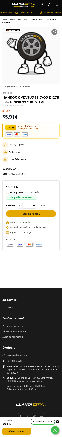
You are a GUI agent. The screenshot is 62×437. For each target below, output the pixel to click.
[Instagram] (27, 416)
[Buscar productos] (49, 5)
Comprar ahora (31, 213)
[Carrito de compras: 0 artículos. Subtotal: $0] (57, 5)
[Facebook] (20, 416)
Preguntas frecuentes (13, 325)
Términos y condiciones (14, 331)
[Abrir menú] (5, 5)
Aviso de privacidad (12, 336)
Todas (12, 19)
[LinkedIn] (41, 416)
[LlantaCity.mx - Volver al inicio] (23, 5)
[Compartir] (54, 31)
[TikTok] (34, 416)
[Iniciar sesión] (42, 5)
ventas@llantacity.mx (18, 355)
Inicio (4, 19)
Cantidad (10, 205)
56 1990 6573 (14, 360)
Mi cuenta (7, 307)
